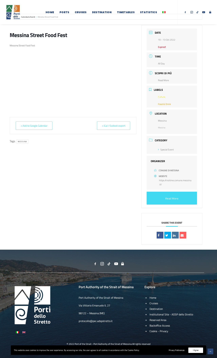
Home (50, 12)
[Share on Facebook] (160, 235)
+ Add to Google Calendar (34, 126)
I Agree (196, 350)
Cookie (153, 331)
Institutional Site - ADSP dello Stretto (171, 314)
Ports (64, 12)
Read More (163, 80)
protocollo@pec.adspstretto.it (96, 321)
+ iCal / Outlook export (113, 126)
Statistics (148, 12)
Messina (22, 141)
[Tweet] (167, 235)
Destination (102, 12)
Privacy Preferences (177, 350)
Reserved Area (158, 320)
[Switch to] (164, 12)
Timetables (126, 12)
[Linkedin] (175, 235)
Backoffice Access (160, 326)
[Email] (183, 235)
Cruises (81, 12)
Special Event (167, 149)
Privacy (164, 331)
